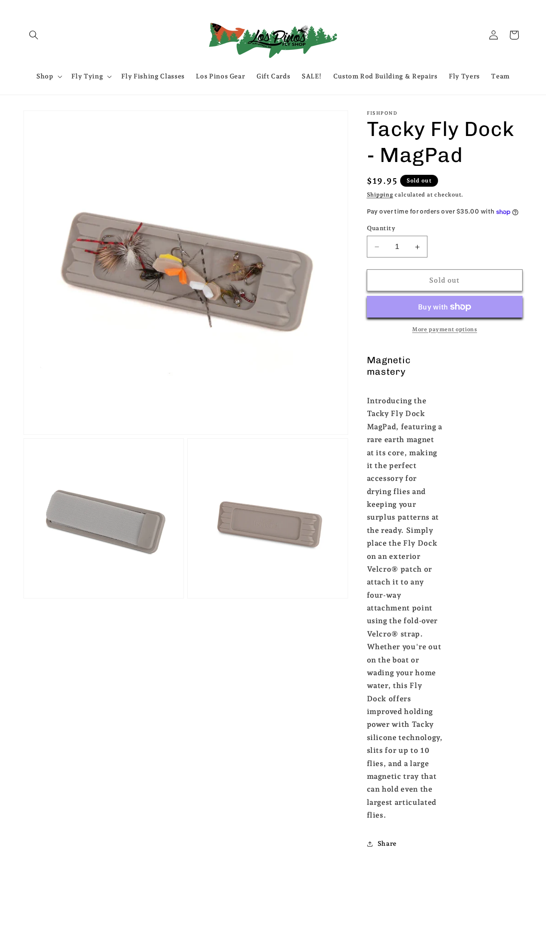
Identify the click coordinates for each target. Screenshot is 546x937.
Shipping (380, 194)
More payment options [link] (444, 329)
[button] (33, 35)
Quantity (381, 228)
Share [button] (387, 843)
